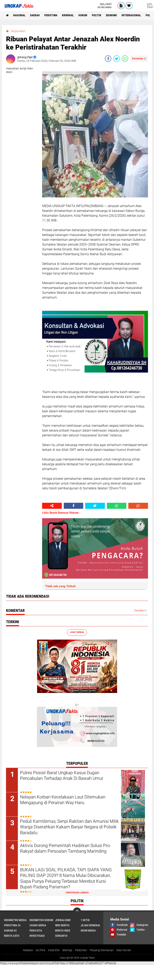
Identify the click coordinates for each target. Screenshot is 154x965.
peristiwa (50, 15)
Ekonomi (111, 15)
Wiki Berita (62, 925)
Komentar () (139, 58)
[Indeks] (121, 5)
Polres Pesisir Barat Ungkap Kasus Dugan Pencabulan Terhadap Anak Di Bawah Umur (61, 775)
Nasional (19, 15)
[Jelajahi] (149, 5)
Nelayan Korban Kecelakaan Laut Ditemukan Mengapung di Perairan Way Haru (62, 799)
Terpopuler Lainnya (77, 892)
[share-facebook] (108, 58)
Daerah (35, 15)
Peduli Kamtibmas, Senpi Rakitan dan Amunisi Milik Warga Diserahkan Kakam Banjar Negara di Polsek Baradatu (69, 827)
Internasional (131, 15)
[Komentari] (138, 506)
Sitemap (67, 950)
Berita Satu (11, 935)
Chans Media (37, 925)
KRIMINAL (68, 15)
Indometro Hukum (41, 920)
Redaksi (28, 950)
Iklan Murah (123, 950)
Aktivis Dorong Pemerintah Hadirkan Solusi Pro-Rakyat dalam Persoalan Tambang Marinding (65, 848)
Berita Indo (62, 930)
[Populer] (129, 5)
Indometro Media (15, 920)
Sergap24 (61, 935)
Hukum (82, 15)
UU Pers (40, 950)
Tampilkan (139, 610)
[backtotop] (77, 911)
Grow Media (88, 930)
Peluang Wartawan (102, 950)
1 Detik (85, 920)
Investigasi (37, 935)
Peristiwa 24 (12, 925)
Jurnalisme (63, 920)
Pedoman (81, 950)
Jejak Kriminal (90, 925)
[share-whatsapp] (125, 58)
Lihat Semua (77, 632)
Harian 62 (10, 930)
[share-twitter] (116, 58)
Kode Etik (54, 950)
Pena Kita (35, 930)
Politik (96, 15)
